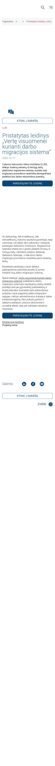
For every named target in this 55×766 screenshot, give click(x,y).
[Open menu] (51, 7)
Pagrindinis (7, 21)
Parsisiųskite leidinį (27, 183)
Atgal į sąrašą (27, 120)
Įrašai (42, 404)
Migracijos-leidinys (13, 322)
